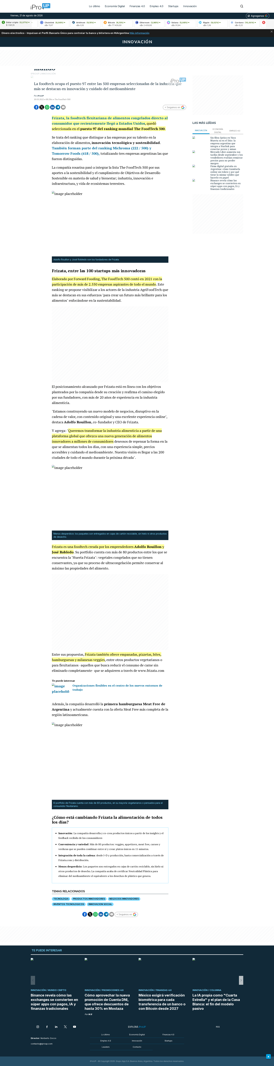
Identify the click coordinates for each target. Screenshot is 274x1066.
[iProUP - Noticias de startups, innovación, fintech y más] (39, 6)
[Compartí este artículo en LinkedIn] (52, 107)
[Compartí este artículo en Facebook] (36, 107)
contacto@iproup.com (41, 1044)
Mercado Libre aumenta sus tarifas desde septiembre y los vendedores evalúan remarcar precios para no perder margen (226, 157)
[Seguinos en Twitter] (65, 1027)
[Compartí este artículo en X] (41, 107)
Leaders (106, 1047)
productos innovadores (89, 898)
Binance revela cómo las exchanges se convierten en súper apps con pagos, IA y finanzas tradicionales (225, 185)
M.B (90, 1014)
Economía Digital (115, 6)
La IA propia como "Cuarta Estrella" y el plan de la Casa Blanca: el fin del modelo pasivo (216, 1002)
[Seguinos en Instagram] (37, 1027)
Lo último (94, 6)
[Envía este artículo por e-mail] (63, 107)
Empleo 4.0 (156, 6)
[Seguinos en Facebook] (47, 1027)
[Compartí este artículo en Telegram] (57, 107)
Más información (139, 33)
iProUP (40, 96)
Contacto (137, 1047)
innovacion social (100, 904)
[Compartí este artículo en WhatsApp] (47, 107)
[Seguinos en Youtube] (74, 1027)
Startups (173, 6)
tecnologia (60, 898)
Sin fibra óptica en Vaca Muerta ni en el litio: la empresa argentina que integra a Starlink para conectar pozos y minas (223, 143)
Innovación (190, 6)
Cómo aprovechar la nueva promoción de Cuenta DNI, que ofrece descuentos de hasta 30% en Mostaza (107, 1002)
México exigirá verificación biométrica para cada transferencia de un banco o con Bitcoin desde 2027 (162, 1002)
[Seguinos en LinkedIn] (56, 1027)
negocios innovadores (124, 898)
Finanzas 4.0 (137, 6)
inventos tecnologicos (68, 904)
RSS (218, 1027)
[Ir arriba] (268, 1056)
